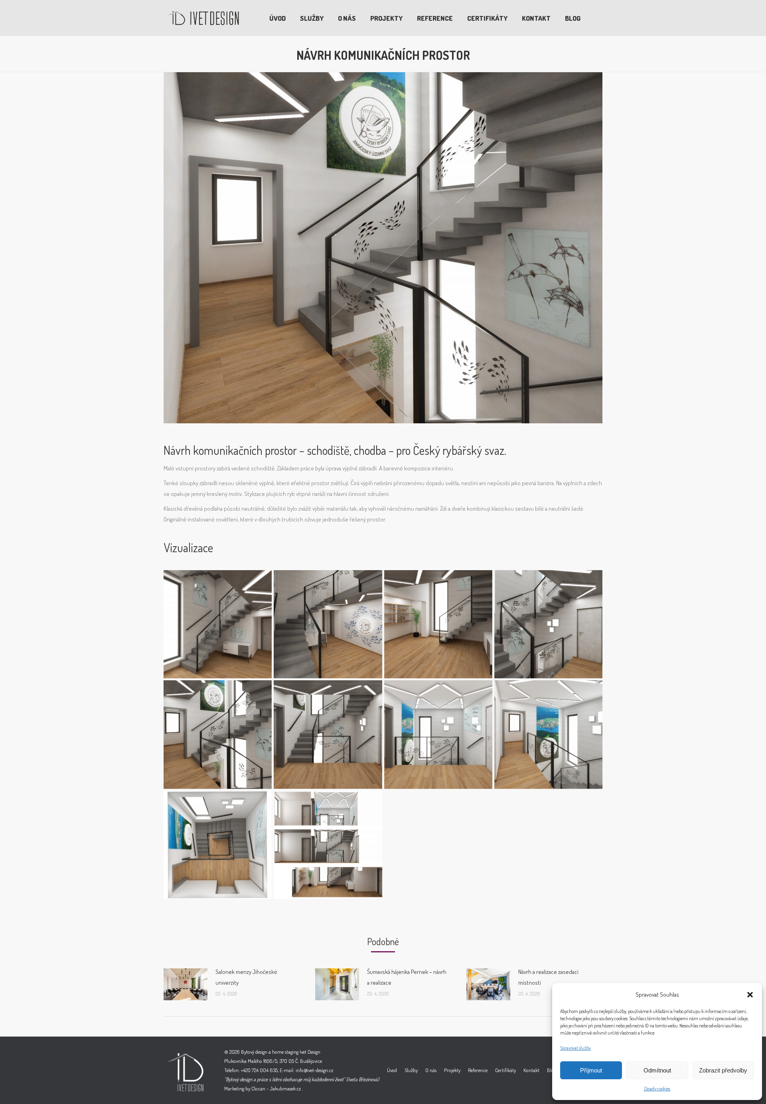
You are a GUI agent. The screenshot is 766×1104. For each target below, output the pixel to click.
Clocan (258, 1088)
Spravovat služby (575, 1048)
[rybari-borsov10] (328, 845)
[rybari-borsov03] (438, 624)
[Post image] (185, 984)
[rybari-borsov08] (548, 734)
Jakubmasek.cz (285, 1088)
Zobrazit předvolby (723, 1070)
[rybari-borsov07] (438, 734)
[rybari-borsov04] (548, 624)
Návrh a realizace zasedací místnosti (548, 977)
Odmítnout (657, 1070)
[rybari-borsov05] (218, 734)
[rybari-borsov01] (218, 624)
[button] (750, 995)
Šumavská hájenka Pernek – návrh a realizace (406, 977)
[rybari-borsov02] (328, 624)
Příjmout (591, 1070)
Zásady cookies (657, 1089)
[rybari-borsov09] (218, 845)
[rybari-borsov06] (328, 734)
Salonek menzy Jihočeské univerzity (246, 977)
